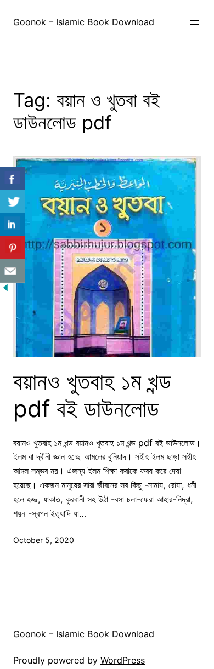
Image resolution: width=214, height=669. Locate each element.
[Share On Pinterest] (12, 248)
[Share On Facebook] (12, 179)
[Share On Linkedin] (12, 225)
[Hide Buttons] (5, 289)
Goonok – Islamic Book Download (83, 21)
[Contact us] (12, 271)
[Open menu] (194, 22)
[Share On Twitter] (12, 202)
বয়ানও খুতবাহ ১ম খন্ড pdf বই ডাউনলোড (92, 395)
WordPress (122, 660)
